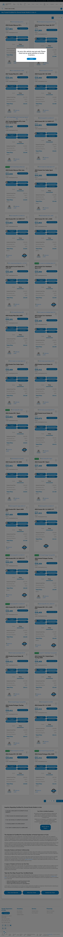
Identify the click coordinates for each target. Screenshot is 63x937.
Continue (31, 58)
